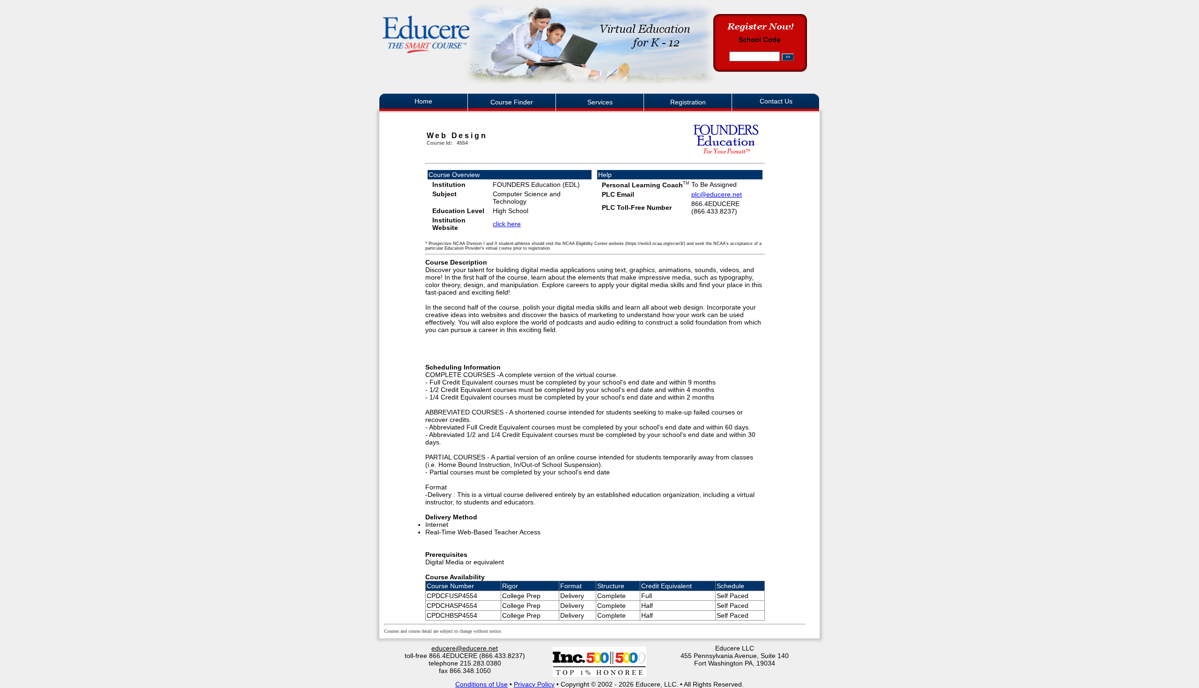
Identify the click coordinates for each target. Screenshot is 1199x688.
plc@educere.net (716, 194)
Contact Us (776, 101)
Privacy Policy (534, 684)
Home (423, 101)
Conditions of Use (481, 684)
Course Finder (511, 102)
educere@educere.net (464, 648)
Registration (688, 102)
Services (600, 102)
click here (507, 224)
